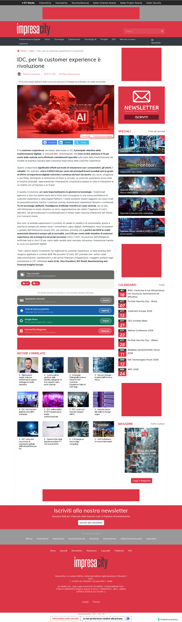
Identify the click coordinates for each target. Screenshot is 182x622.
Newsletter (156, 43)
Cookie (85, 601)
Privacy (96, 601)
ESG (114, 39)
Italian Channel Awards (104, 2)
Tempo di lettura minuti (70, 74)
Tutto (162, 284)
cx (37, 283)
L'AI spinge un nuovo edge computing (76, 441)
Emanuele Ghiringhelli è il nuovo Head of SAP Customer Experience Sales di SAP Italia (77, 381)
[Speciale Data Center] (141, 144)
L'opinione (23, 43)
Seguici (106, 321)
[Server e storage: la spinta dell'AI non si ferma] (103, 364)
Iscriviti (106, 300)
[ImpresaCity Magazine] (141, 450)
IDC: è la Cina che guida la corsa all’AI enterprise (27, 411)
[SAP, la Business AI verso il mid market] (103, 429)
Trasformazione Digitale (29, 39)
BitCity (29, 538)
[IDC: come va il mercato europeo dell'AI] (78, 399)
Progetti (104, 39)
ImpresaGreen (109, 538)
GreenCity (94, 538)
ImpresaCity (61, 2)
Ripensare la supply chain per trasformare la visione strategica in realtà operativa (28, 380)
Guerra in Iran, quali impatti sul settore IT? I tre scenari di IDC (53, 441)
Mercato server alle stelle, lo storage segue (103, 411)
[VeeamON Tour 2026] (141, 165)
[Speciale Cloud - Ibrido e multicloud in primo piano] (141, 227)
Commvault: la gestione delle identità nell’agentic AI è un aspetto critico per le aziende (53, 380)
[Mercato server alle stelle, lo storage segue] (103, 399)
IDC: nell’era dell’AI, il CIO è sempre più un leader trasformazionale (53, 413)
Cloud (47, 39)
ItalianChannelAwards (131, 538)
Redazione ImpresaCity (31, 74)
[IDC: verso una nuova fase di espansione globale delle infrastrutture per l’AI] (27, 429)
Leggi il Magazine (141, 480)
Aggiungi (105, 310)
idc (27, 283)
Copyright (105, 550)
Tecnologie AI (90, 39)
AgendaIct (151, 538)
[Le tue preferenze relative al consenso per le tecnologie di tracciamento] (168, 619)
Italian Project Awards (131, 2)
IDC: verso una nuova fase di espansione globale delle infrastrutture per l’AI (28, 444)
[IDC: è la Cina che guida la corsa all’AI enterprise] (27, 399)
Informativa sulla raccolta (65, 618)
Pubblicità (119, 550)
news (31, 51)
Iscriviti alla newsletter (91, 522)
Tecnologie (59, 39)
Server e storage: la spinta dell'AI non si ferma (103, 377)
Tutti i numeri (157, 423)
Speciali (63, 550)
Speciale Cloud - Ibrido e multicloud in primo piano (139, 232)
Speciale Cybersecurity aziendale (136, 213)
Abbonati (105, 331)
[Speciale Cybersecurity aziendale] (141, 206)
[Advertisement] (91, 495)
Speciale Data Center (130, 151)
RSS (130, 550)
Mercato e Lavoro (128, 39)
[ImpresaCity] (33, 29)
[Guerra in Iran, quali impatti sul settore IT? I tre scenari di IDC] (53, 429)
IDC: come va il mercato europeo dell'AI (76, 411)
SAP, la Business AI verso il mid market (103, 440)
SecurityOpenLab (80, 2)
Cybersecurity (74, 39)
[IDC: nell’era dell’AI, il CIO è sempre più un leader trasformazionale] (53, 399)
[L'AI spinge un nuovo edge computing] (78, 429)
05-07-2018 (50, 74)
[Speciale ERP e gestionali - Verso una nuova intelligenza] (141, 186)
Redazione (91, 550)
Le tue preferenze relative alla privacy (102, 618)
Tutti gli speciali (156, 131)
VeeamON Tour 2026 (131, 171)
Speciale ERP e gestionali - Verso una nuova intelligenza (138, 191)
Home (23, 51)
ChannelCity (45, 2)
